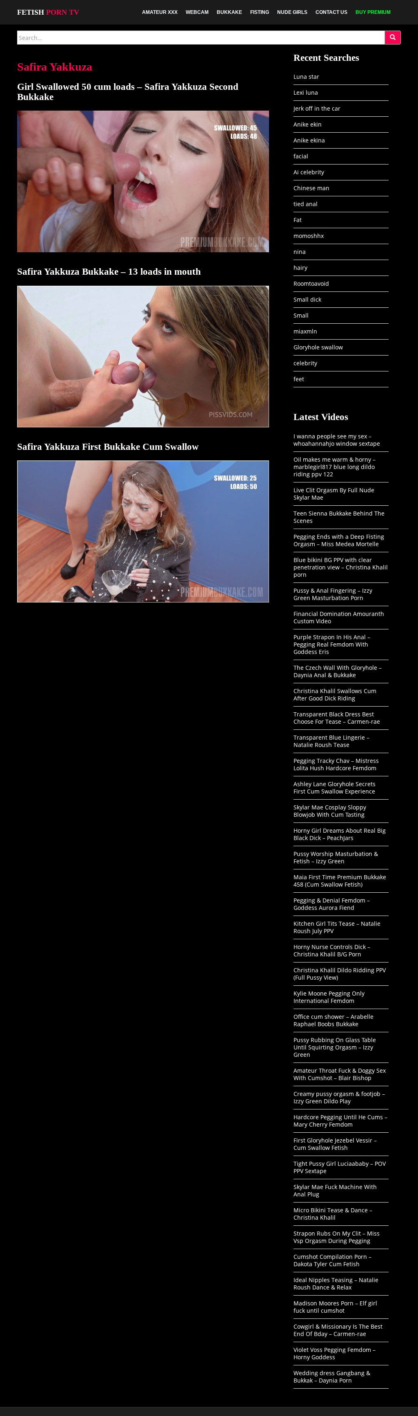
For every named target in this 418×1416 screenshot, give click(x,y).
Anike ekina (309, 140)
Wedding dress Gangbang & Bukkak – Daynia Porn (331, 1376)
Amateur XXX (160, 12)
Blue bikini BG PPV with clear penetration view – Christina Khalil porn (340, 567)
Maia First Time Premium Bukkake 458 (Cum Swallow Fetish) (339, 880)
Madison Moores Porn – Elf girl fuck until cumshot (335, 1306)
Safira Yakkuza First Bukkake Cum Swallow (108, 447)
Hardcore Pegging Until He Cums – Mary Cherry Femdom (340, 1120)
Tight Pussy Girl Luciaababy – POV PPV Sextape (339, 1167)
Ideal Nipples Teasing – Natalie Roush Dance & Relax (335, 1283)
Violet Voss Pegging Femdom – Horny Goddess (334, 1353)
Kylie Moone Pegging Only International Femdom (329, 997)
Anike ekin (307, 124)
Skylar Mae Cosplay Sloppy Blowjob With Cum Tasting (329, 810)
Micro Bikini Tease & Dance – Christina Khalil (332, 1213)
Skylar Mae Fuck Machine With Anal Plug (335, 1190)
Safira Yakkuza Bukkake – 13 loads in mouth (109, 272)
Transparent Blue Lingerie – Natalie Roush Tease (331, 741)
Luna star (306, 76)
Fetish (48, 12)
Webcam (197, 12)
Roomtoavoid (311, 283)
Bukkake (229, 12)
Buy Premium (373, 12)
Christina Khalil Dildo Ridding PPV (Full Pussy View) (339, 973)
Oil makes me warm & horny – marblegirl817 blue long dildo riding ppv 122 (334, 467)
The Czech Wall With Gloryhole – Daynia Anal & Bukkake (337, 671)
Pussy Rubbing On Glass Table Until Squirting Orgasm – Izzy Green (334, 1047)
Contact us (331, 12)
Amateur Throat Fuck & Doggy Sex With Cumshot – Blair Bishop (339, 1074)
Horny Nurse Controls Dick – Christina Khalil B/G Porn (331, 950)
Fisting (259, 12)
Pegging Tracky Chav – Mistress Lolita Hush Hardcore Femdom (336, 764)
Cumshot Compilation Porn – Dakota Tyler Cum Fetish (332, 1260)
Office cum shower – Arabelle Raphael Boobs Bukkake (333, 1020)
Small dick (307, 299)
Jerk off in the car (316, 108)
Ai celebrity (308, 172)
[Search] (393, 37)
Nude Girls (292, 12)
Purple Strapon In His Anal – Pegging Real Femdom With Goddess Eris (331, 644)
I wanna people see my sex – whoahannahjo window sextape (336, 439)
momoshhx (308, 236)
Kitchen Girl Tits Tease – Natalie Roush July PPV (336, 927)
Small (301, 315)
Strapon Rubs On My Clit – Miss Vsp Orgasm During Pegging (336, 1237)
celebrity (305, 363)
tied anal (305, 204)
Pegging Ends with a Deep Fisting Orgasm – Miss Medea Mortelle (338, 540)
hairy (300, 267)
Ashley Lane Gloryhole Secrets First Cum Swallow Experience (334, 787)
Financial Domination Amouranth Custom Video (338, 617)
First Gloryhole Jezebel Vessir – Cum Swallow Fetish (335, 1143)
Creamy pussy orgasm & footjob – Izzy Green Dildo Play (339, 1097)
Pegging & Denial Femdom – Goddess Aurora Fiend (331, 903)
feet (298, 379)
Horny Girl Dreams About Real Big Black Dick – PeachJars (339, 834)
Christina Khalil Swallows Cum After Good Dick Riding (334, 694)
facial (300, 156)
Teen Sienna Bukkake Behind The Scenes (339, 517)
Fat (297, 220)
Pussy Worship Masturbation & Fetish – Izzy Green (335, 857)
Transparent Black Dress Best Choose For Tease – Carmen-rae (336, 717)
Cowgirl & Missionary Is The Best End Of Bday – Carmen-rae (337, 1330)
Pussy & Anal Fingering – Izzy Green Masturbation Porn (332, 594)
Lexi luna (305, 92)
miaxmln (305, 331)
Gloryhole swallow (318, 347)
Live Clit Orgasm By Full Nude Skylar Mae (333, 493)
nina (299, 252)
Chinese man (311, 188)
